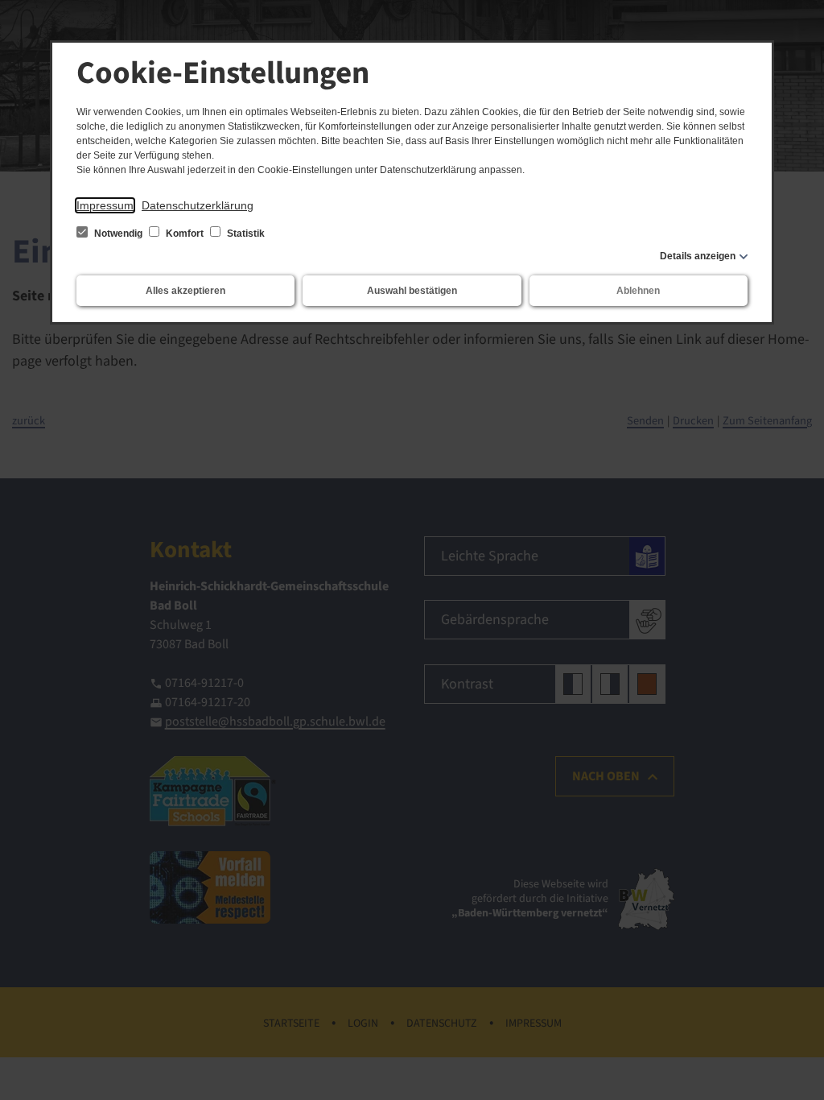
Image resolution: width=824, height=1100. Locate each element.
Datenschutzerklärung (197, 205)
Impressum (105, 205)
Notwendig (118, 233)
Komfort (184, 233)
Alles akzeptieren (185, 290)
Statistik (245, 233)
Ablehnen (638, 290)
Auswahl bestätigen (412, 290)
